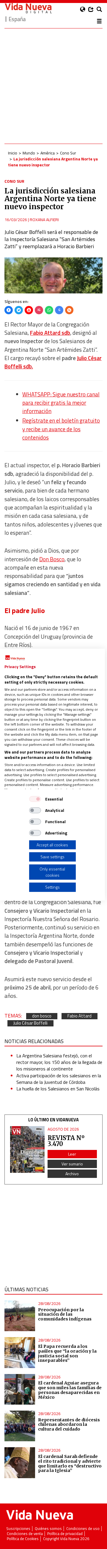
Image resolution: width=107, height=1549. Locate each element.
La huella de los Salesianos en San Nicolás (58, 1088)
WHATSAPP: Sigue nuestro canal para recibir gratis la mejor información (61, 402)
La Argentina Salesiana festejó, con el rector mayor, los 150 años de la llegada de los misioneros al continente (59, 1062)
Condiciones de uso (83, 1528)
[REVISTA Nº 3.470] (27, 1149)
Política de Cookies (23, 1538)
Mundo (29, 153)
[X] (19, 310)
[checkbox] (35, 799)
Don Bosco (51, 559)
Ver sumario (72, 1164)
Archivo (72, 1173)
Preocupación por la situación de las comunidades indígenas (65, 1314)
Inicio (12, 153)
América (47, 153)
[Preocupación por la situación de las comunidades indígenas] (19, 1316)
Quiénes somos (48, 1528)
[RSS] (69, 310)
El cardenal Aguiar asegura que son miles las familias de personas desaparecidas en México (70, 1390)
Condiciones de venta (25, 1533)
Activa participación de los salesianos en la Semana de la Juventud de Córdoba (58, 1079)
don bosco (41, 1016)
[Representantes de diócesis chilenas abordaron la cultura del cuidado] (19, 1426)
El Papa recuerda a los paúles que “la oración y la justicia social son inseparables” (67, 1353)
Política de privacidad (65, 1533)
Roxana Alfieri (44, 219)
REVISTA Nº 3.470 (66, 1141)
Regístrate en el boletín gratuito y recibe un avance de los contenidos (61, 429)
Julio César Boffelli (30, 1023)
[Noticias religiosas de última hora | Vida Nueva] (28, 8)
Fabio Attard (79, 1016)
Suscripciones (18, 1528)
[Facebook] (8, 310)
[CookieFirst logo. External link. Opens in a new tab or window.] (15, 657)
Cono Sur (68, 153)
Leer (72, 1154)
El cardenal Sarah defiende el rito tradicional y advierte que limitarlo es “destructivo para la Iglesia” (70, 1463)
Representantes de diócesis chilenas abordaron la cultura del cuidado (69, 1424)
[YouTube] (29, 310)
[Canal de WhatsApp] (49, 310)
